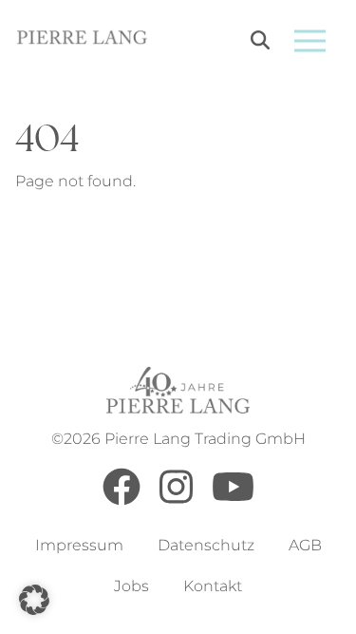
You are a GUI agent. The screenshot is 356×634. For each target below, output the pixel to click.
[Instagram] (176, 500)
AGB (305, 545)
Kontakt (212, 586)
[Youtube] (233, 500)
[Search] (260, 43)
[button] (34, 600)
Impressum (79, 545)
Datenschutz (206, 545)
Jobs (131, 586)
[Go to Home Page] (82, 40)
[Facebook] (122, 500)
